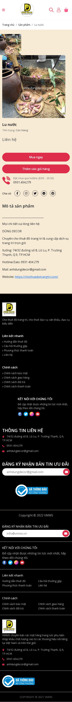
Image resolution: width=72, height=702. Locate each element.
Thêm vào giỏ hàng (36, 169)
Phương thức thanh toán (18, 350)
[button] (3, 10)
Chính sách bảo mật (15, 373)
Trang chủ (8, 24)
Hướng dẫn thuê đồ (15, 341)
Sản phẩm (24, 24)
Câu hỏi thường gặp (15, 346)
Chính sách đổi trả (14, 382)
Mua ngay (36, 157)
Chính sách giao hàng (16, 377)
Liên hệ (8, 355)
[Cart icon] (67, 10)
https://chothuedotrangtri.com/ (36, 277)
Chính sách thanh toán (17, 386)
